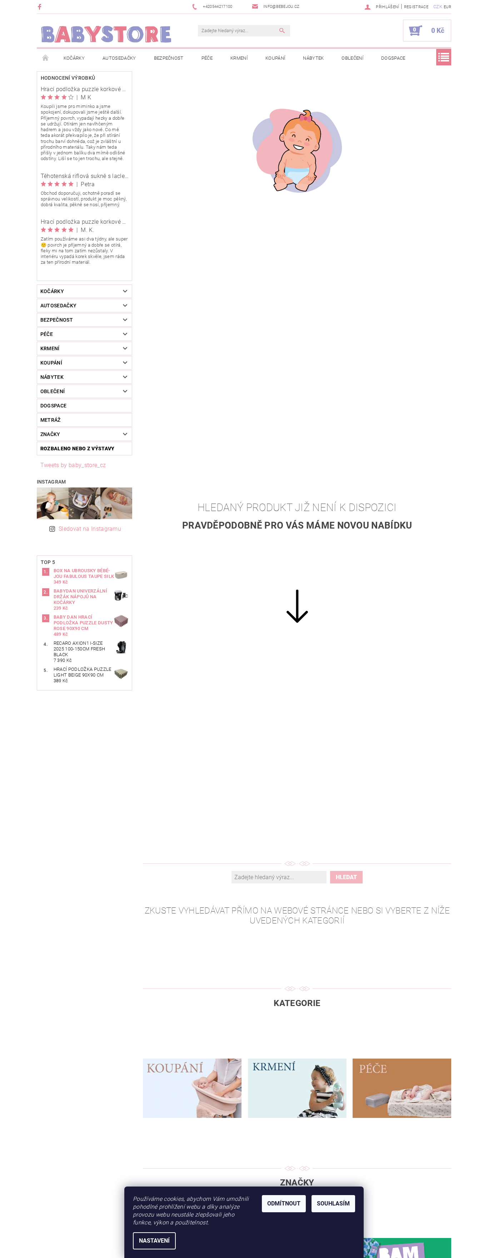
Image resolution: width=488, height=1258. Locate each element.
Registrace (416, 7)
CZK (437, 6)
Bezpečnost (169, 58)
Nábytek (313, 58)
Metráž (50, 420)
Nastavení (154, 1240)
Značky (50, 434)
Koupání (275, 58)
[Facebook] (40, 7)
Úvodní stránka (46, 58)
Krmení (239, 58)
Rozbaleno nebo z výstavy (77, 448)
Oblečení (352, 58)
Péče (207, 58)
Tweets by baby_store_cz (73, 465)
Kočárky (74, 58)
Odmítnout (283, 1203)
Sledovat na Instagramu (90, 528)
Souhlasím (333, 1203)
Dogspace (393, 58)
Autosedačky (119, 58)
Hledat (346, 877)
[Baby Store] (106, 34)
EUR (447, 7)
